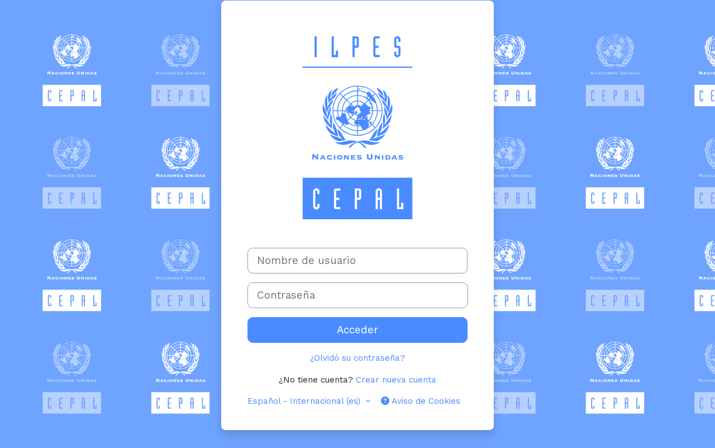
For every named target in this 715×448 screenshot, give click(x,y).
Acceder (357, 330)
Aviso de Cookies (424, 401)
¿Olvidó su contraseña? (357, 358)
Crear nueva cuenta (396, 380)
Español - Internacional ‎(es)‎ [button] (305, 401)
